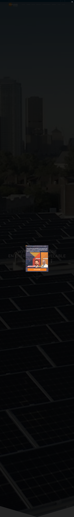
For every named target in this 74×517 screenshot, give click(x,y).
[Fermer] (72, 2)
